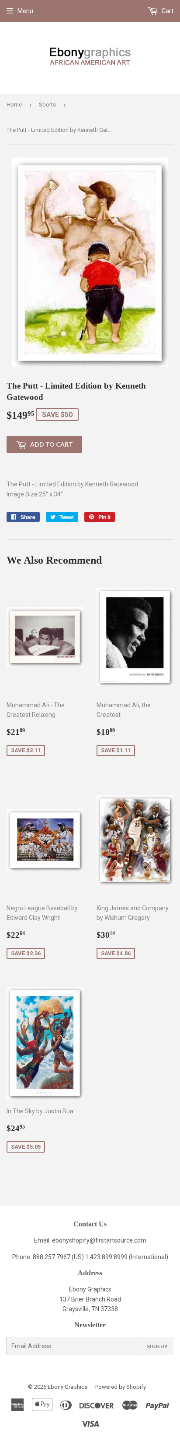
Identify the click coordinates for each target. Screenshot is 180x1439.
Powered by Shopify (120, 1387)
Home (14, 104)
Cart (166, 10)
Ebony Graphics (67, 1387)
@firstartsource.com (118, 1240)
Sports (47, 104)
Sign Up (157, 1346)
